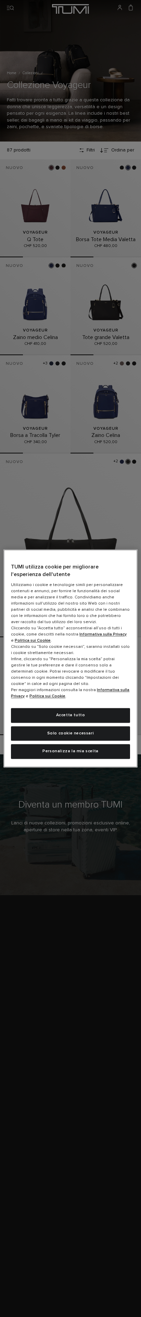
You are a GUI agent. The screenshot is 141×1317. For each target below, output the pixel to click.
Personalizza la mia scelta (70, 752)
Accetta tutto (70, 715)
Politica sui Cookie (33, 641)
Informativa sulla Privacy (103, 634)
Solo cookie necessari (70, 733)
